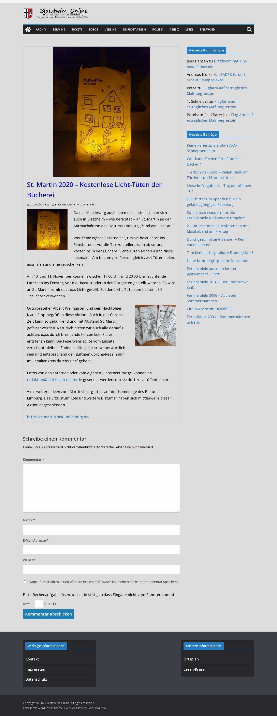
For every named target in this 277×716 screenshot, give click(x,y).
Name (29, 520)
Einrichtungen (134, 29)
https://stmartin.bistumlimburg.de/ (58, 416)
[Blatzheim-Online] (28, 29)
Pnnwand (207, 29)
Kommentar (33, 459)
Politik (157, 29)
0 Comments (87, 204)
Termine (59, 29)
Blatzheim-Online (65, 204)
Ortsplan (191, 659)
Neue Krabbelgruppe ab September (218, 260)
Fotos (93, 29)
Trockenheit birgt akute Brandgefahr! (220, 252)
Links (189, 29)
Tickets (77, 29)
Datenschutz (36, 679)
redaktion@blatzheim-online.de (54, 379)
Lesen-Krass (194, 669)
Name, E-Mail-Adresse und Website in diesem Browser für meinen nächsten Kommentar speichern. (104, 582)
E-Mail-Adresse (35, 540)
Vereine (110, 29)
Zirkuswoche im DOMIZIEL (209, 308)
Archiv (41, 29)
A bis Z (174, 29)
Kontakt (32, 659)
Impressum (35, 669)
